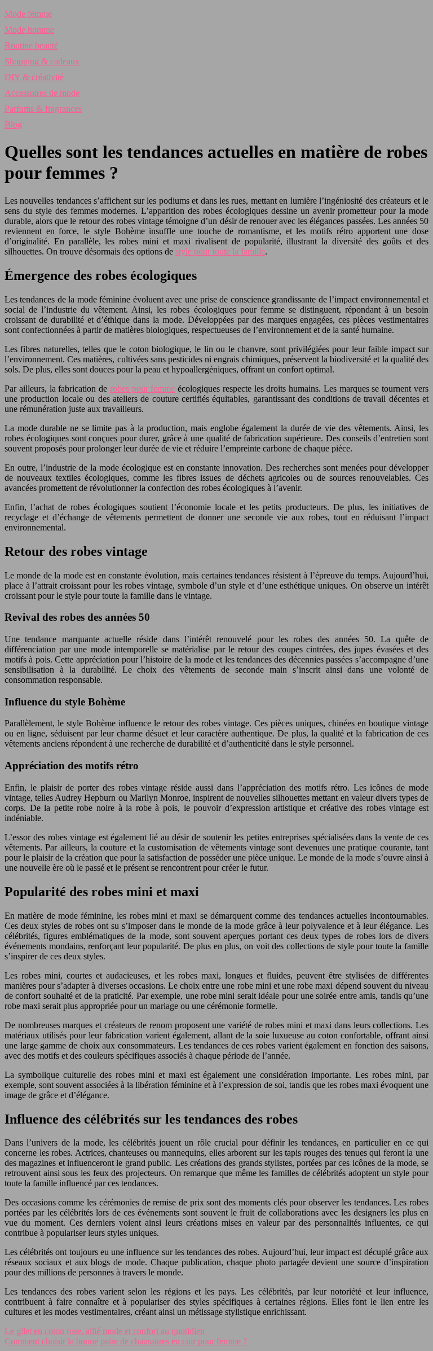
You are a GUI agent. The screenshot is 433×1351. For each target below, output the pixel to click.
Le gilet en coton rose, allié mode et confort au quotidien (105, 1331)
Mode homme (29, 29)
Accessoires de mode (42, 93)
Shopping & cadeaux (42, 61)
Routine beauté (31, 45)
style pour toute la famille (220, 251)
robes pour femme (142, 388)
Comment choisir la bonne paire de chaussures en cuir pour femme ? (126, 1341)
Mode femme (28, 14)
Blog (13, 124)
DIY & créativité (34, 77)
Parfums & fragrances (43, 108)
